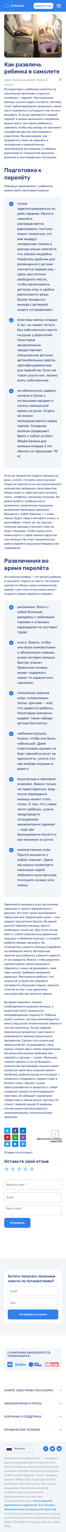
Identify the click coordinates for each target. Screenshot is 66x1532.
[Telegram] (7, 1144)
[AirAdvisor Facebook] (45, 1448)
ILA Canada (46, 1505)
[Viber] (23, 1137)
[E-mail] (23, 1144)
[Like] (15, 1131)
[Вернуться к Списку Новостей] (55, 1133)
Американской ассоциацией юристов (30, 1509)
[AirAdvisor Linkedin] (59, 1448)
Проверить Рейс (43, 6)
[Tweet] (7, 1131)
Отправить (17, 1222)
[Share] (23, 1131)
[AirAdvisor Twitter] (52, 1448)
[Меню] (59, 6)
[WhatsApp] (15, 1137)
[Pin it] (7, 1137)
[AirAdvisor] (14, 5)
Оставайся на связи (33, 1314)
